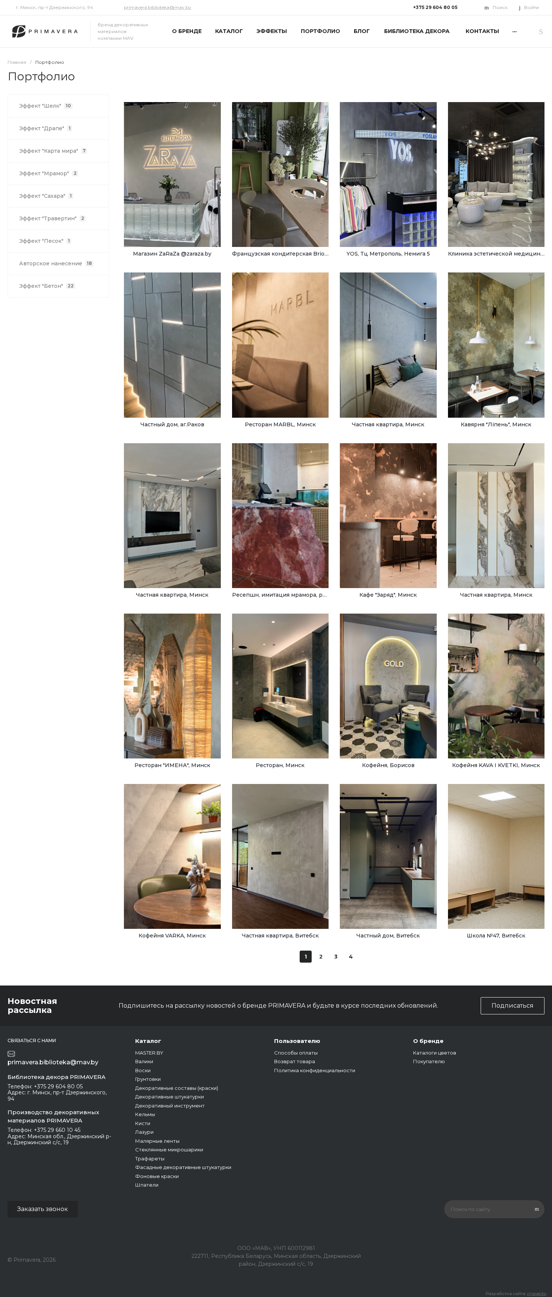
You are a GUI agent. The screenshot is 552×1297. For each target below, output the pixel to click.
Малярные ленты (157, 1141)
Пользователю (297, 1040)
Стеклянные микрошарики (169, 1150)
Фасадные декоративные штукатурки (183, 1167)
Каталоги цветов (434, 1053)
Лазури (144, 1132)
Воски (143, 1070)
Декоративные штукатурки (169, 1097)
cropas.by (536, 1293)
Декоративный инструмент (170, 1106)
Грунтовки (148, 1079)
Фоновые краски (157, 1176)
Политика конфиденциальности (314, 1070)
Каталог (148, 1040)
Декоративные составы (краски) (176, 1088)
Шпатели (146, 1185)
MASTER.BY (149, 1053)
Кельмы (145, 1114)
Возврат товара (294, 1061)
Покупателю (429, 1061)
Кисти (142, 1123)
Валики (144, 1061)
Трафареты (149, 1159)
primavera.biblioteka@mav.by (157, 7)
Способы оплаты (296, 1053)
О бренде (428, 1040)
